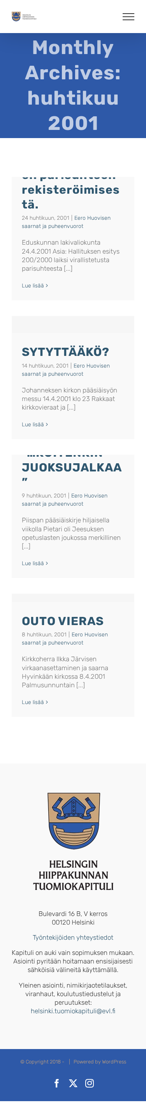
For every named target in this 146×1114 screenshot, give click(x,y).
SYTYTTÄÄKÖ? (65, 352)
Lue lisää (33, 285)
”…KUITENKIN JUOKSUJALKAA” (72, 467)
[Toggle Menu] (128, 16)
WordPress (114, 1062)
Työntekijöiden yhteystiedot (73, 937)
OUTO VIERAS (63, 621)
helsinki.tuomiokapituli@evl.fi (73, 1011)
